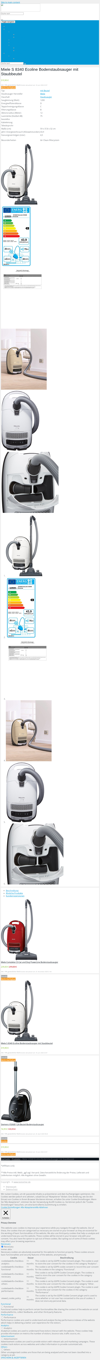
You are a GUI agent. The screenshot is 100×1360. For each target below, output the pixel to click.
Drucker (19, 34)
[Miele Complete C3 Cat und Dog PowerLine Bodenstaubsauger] (19, 959)
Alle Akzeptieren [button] (28, 1207)
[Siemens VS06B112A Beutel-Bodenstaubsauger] (16, 1121)
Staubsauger (21, 37)
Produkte (16, 1159)
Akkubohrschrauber (25, 58)
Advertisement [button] (8, 1336)
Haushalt (10, 29)
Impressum (11, 1186)
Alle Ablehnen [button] (41, 1207)
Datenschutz (11, 1189)
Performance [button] (7, 1314)
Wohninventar (17, 42)
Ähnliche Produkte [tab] (14, 893)
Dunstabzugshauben (25, 47)
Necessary (8, 1246)
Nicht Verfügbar (8, 87)
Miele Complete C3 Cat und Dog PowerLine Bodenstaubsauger (29, 962)
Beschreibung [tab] (12, 890)
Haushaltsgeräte (18, 31)
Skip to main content (10, 2)
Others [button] (4, 1347)
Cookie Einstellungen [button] (10, 1207)
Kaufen (4, 1141)
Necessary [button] (5, 1244)
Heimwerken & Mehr (15, 53)
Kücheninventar (18, 45)
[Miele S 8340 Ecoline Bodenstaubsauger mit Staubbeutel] (19, 204)
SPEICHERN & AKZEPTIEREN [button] (13, 1357)
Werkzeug (15, 56)
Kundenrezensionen (15, 896)
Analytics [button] (5, 1325)
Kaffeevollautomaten (25, 50)
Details (4, 976)
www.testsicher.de (22, 1182)
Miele (42, 93)
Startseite (10, 26)
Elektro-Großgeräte (20, 39)
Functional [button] (6, 1304)
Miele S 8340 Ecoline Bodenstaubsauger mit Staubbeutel (27, 1043)
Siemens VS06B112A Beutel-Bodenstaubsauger (22, 1124)
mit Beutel (45, 90)
